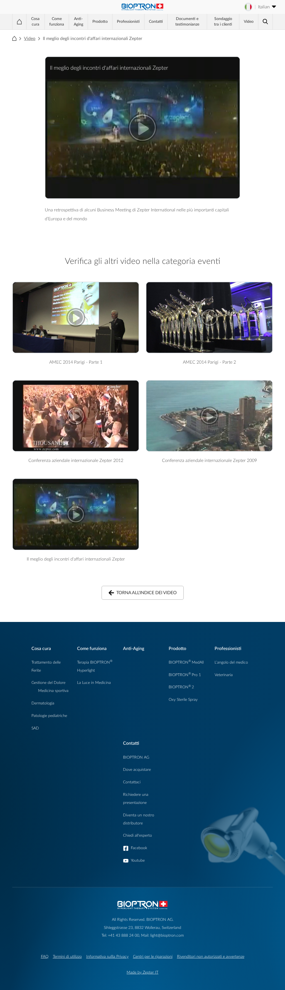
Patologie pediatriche (49, 716)
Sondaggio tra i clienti (223, 21)
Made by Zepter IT (142, 972)
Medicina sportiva (53, 691)
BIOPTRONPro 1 (185, 675)
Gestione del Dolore (48, 683)
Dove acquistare (137, 770)
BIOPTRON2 (181, 687)
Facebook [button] (139, 848)
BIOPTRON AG (136, 757)
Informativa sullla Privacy (107, 956)
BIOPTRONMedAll (186, 662)
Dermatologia (42, 703)
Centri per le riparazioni (153, 956)
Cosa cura (35, 21)
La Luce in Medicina (94, 683)
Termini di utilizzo (67, 956)
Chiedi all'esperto (137, 835)
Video (249, 21)
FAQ (44, 956)
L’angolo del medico (231, 662)
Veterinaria (224, 675)
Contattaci (132, 782)
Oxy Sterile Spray (183, 700)
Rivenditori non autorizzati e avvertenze (210, 956)
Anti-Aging (78, 21)
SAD (35, 728)
